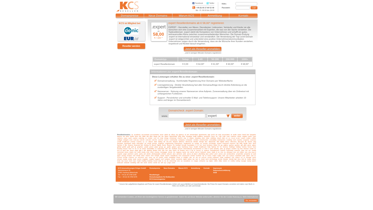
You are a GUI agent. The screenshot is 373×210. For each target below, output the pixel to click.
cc (146, 138)
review (192, 155)
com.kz (160, 140)
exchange (212, 143)
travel (155, 161)
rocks (209, 155)
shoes (161, 157)
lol (178, 150)
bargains (253, 134)
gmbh (124, 147)
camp (239, 136)
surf (162, 159)
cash (130, 138)
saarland (238, 155)
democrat (188, 141)
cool (234, 140)
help (208, 147)
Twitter (211, 3)
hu (136, 148)
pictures (179, 154)
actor (161, 134)
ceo (155, 138)
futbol (215, 145)
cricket (132, 141)
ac (132, 134)
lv (202, 150)
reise (143, 155)
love (187, 150)
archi (213, 134)
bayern (119, 136)
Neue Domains (158, 15)
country (239, 140)
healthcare (202, 147)
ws (159, 162)
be (124, 136)
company (181, 140)
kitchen (246, 148)
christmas (172, 138)
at (231, 134)
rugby (219, 155)
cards (250, 136)
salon (248, 155)
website (126, 162)
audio (235, 134)
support (157, 159)
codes (248, 138)
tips (235, 159)
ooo (246, 152)
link (163, 150)
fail (237, 143)
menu (126, 152)
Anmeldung (215, 15)
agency (181, 134)
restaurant (185, 155)
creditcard (125, 141)
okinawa (229, 152)
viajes (211, 161)
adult (166, 134)
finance (130, 145)
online (242, 152)
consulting (212, 140)
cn (226, 138)
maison (206, 150)
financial (137, 145)
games (231, 145)
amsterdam (194, 134)
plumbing (202, 154)
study (130, 159)
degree (175, 141)
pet (145, 154)
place (196, 154)
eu (201, 143)
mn (135, 152)
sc (255, 155)
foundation (191, 145)
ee (145, 143)
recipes (129, 155)
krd (118, 150)
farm (254, 143)
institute (174, 148)
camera (233, 136)
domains (120, 143)
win (141, 162)
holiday (238, 147)
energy (154, 143)
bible (144, 136)
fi (123, 145)
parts (136, 154)
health (196, 147)
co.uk (238, 138)
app (209, 134)
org (249, 152)
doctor (250, 141)
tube (159, 161)
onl (238, 152)
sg (154, 157)
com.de (148, 140)
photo (149, 154)
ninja (213, 152)
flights (159, 145)
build (194, 136)
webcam (120, 162)
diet (218, 141)
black (166, 136)
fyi (219, 145)
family (245, 143)
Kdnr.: (224, 4)
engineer (161, 143)
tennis (220, 159)
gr (135, 147)
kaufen (234, 148)
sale (243, 155)
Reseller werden (131, 46)
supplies (145, 159)
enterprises (178, 143)
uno (178, 161)
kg (238, 148)
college (119, 140)
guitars (174, 147)
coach (243, 138)
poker (212, 154)
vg (207, 161)
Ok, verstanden (251, 200)
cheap (166, 138)
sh (157, 157)
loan (170, 150)
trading (144, 161)
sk (194, 157)
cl (187, 138)
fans (250, 143)
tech (207, 159)
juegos (228, 148)
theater (225, 159)
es (193, 143)
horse (250, 147)
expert (219, 143)
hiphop (213, 147)
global (119, 147)
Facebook (199, 3)
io (203, 148)
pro (225, 154)
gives (249, 145)
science (131, 157)
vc (192, 161)
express (232, 143)
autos (239, 134)
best (136, 136)
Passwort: (226, 8)
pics (174, 154)
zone (173, 162)
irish (206, 148)
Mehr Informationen (250, 197)
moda (143, 152)
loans (175, 150)
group (161, 147)
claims (191, 138)
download (127, 143)
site (190, 157)
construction (203, 140)
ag (177, 134)
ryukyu (231, 155)
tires (239, 159)
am (188, 134)
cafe (224, 136)
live (167, 150)
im (140, 148)
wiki (138, 162)
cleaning (198, 138)
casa (125, 138)
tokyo (254, 159)
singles (185, 157)
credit (119, 141)
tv (162, 161)
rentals (156, 155)
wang (249, 161)
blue (183, 136)
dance (150, 141)
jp (224, 148)
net (188, 152)
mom (152, 152)
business (207, 136)
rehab (138, 155)
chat (161, 138)
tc (199, 159)
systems (179, 159)
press (221, 154)
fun (201, 145)
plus (207, 154)
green (151, 147)
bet (140, 136)
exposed (225, 143)
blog (179, 136)
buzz (213, 136)
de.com (169, 141)
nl (216, 152)
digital (222, 141)
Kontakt (243, 15)
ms (174, 152)
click (203, 138)
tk (245, 159)
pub (254, 154)
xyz (165, 162)
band (244, 134)
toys (134, 161)
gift (242, 145)
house (125, 148)
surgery (167, 159)
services (141, 157)
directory (233, 141)
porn (216, 154)
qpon (119, 155)
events (205, 143)
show (178, 157)
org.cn (253, 152)
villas (220, 161)
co (229, 138)
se (136, 157)
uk (168, 161)
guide (169, 147)
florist (164, 145)
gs (165, 147)
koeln (252, 148)
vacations (186, 161)
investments (197, 148)
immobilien (150, 148)
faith (241, 143)
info (166, 148)
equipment (187, 143)
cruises (139, 141)
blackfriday (173, 136)
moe (147, 152)
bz (217, 136)
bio (159, 136)
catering (141, 138)
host (254, 147)
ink (170, 148)
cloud (219, 138)
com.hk (154, 140)
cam (228, 136)
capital (244, 136)
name (184, 152)
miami (131, 152)
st (244, 157)
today (249, 159)
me (249, 150)
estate (197, 143)
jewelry (216, 148)
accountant (145, 134)
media (254, 150)
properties (239, 154)
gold (128, 147)
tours (126, 161)
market (222, 150)
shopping (172, 157)
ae (169, 134)
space (237, 157)
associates (226, 134)
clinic (207, 138)
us (182, 161)
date (155, 141)
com (130, 140)
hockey (225, 147)
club (223, 138)
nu (225, 152)
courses (253, 140)
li (142, 150)
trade (139, 161)
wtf (162, 162)
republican (174, 155)
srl (241, 157)
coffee (254, 138)
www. (165, 116)
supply (151, 159)
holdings (232, 147)
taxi (197, 159)
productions (231, 154)
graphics (140, 147)
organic (119, 154)
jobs (221, 148)
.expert (159, 31)
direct (227, 141)
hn (221, 147)
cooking (229, 140)
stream (119, 159)
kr (255, 148)
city (185, 138)
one (234, 152)
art (216, 134)
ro (205, 155)
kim (241, 148)
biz (163, 136)
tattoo (190, 159)
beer (127, 136)
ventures (202, 161)
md (246, 150)
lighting (149, 150)
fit (150, 145)
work (145, 162)
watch (254, 161)
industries (161, 148)
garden (237, 145)
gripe (156, 147)
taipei (185, 159)
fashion (119, 145)
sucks (139, 159)
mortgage (163, 152)
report (167, 155)
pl (192, 154)
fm (174, 145)
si (181, 157)
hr (133, 148)
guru (179, 147)
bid (148, 136)
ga (221, 145)
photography (156, 154)
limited (155, 150)
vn (229, 161)
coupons (246, 140)
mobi (139, 152)
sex (146, 157)
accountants (154, 134)
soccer (204, 157)
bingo (155, 136)
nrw (221, 152)
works (150, 162)
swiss (173, 159)
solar (221, 157)
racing (124, 155)
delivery (181, 141)
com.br (142, 140)
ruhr (223, 155)
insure (180, 148)
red (134, 155)
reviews (198, 155)
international (187, 148)
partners (131, 154)
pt (251, 154)
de (164, 141)
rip (203, 155)
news (209, 152)
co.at (233, 138)
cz (146, 141)
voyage (243, 161)
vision (225, 161)
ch (158, 138)
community (173, 140)
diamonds (212, 141)
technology (213, 159)
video (216, 161)
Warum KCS (186, 15)
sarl (252, 155)
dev (206, 141)
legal (136, 150)
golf (132, 147)
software (216, 157)
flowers (169, 145)
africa (173, 134)
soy (233, 157)
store (254, 157)
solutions (227, 157)
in (155, 148)
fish (142, 145)
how (130, 148)
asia (219, 134)
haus (191, 147)
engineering (169, 143)
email (149, 143)
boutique (189, 136)
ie (138, 148)
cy (143, 141)
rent (152, 155)
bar (248, 134)
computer (189, 140)
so (199, 157)
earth (134, 143)
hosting (119, 148)
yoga (169, 162)
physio (169, 154)
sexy (150, 157)
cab (220, 136)
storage (248, 157)
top (122, 161)
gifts (245, 145)
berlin (132, 136)
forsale (184, 145)
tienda (231, 159)
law (128, 150)
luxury (198, 150)
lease (132, 150)
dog (254, 141)
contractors (221, 140)
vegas (196, 161)
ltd (192, 150)
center (150, 138)
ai (185, 134)
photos (163, 154)
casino (135, 138)
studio (125, 159)
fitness (154, 145)
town (130, 161)
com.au (136, 140)
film (126, 145)
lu (194, 150)
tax (193, 159)
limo (159, 150)
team (203, 159)
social (209, 157)
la (121, 150)
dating (160, 141)
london (182, 150)
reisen (148, 155)
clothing (213, 138)
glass (254, 145)
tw (165, 161)
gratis (146, 147)
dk (246, 141)
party (141, 154)
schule (125, 157)
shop (166, 157)
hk (218, 147)
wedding (133, 162)
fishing (146, 145)
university (172, 161)
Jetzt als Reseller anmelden (202, 48)
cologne (126, 140)
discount (241, 141)
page (125, 154)
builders (200, 136)
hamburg (185, 147)
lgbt (140, 150)
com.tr (166, 140)
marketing (229, 150)
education (140, 143)
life (145, 150)
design (201, 141)
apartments (203, 134)
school (119, 157)
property (247, 154)
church (179, 138)
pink (184, 154)
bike (151, 136)
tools (118, 161)
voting (238, 161)
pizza (189, 154)
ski (197, 157)
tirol (243, 159)
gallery (226, 145)
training (149, 161)
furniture (210, 145)
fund (204, 145)
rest (179, 155)
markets (237, 150)
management (214, 150)
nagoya (178, 152)
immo (144, 148)
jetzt (211, 148)
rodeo (214, 155)
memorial (120, 152)
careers (120, 138)
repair (162, 155)
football (178, 145)
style (134, 159)
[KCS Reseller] (127, 6)
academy (137, 134)
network (203, 152)
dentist (195, 141)
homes (244, 147)
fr (196, 145)
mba (242, 150)
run (227, 155)
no (219, 152)
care (254, 136)
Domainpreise (129, 15)
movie (170, 152)
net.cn (197, 152)
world (155, 162)
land (124, 150)
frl (198, 145)
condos (196, 140)
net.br (192, 152)
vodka (233, 161)
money (157, 152)
